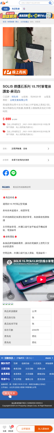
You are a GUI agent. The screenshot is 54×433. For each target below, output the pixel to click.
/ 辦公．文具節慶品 (22, 21)
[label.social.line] (13, 172)
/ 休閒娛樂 (10, 21)
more (48, 357)
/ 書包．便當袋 (34, 21)
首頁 (4, 21)
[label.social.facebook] (6, 172)
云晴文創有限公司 (19, 99)
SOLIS (15, 96)
